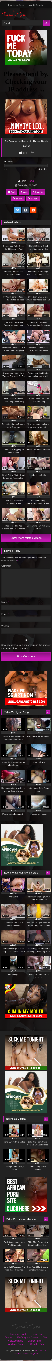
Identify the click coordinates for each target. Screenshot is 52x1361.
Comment (6, 566)
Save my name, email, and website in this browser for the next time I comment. (25, 647)
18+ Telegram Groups (27, 1337)
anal (25, 192)
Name (5, 602)
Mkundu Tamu (34, 1341)
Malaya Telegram (30, 1353)
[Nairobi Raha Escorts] (26, 64)
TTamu (30, 181)
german (19, 198)
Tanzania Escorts (18, 1334)
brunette (39, 192)
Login (30, 5)
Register (39, 5)
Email (4, 614)
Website (5, 626)
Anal (13, 192)
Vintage (34, 198)
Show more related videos (26, 537)
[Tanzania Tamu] (21, 14)
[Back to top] (43, 1352)
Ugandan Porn (37, 1344)
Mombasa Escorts (16, 1344)
